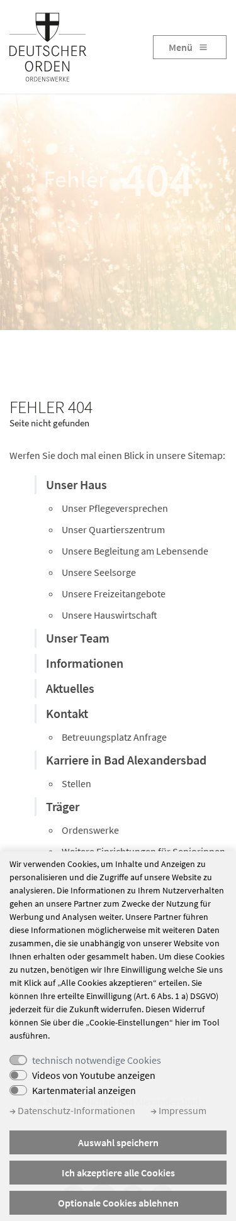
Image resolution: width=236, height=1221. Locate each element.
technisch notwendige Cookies (96, 1060)
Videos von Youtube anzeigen (93, 1075)
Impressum (181, 1110)
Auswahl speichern (118, 1142)
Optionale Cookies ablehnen (118, 1202)
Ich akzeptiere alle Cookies (118, 1172)
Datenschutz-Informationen (75, 1110)
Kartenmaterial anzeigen (84, 1090)
